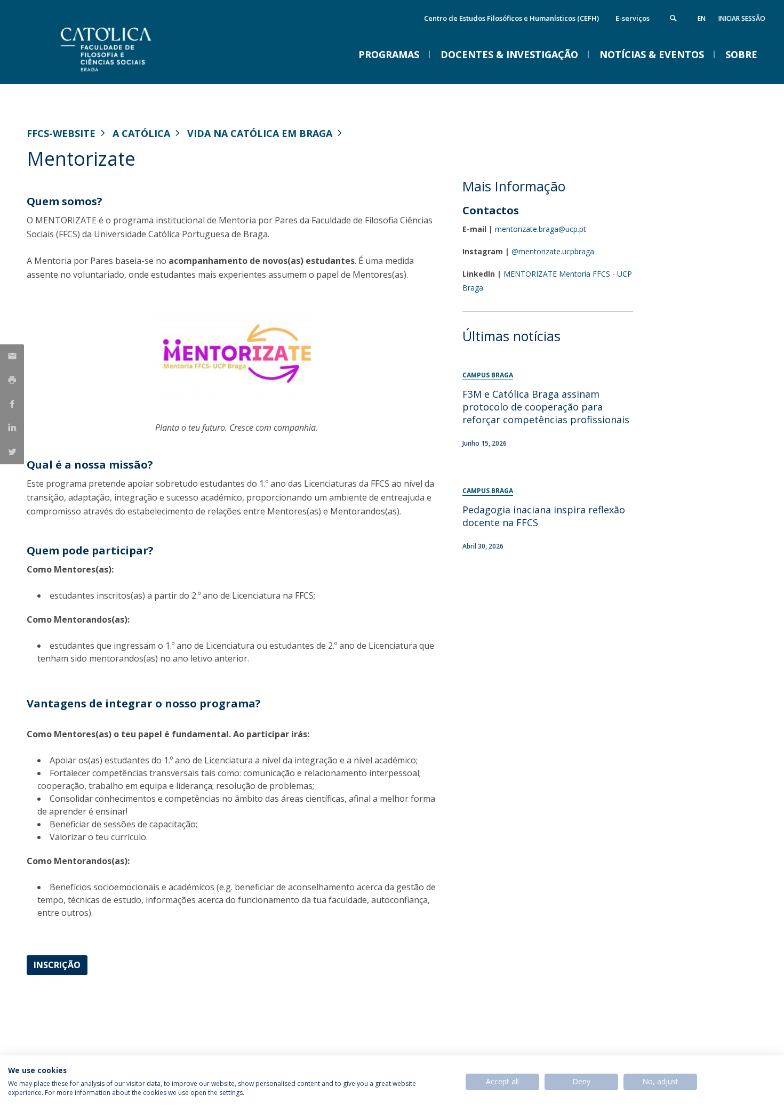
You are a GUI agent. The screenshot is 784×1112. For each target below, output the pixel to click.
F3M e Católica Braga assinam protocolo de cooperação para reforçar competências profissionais (545, 407)
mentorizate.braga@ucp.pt (540, 229)
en (702, 18)
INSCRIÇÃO (57, 965)
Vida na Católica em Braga (259, 133)
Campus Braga (487, 375)
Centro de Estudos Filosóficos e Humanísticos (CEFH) (511, 18)
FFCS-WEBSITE (61, 133)
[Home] (133, 73)
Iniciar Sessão (741, 18)
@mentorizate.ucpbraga (552, 251)
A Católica (141, 133)
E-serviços (632, 18)
